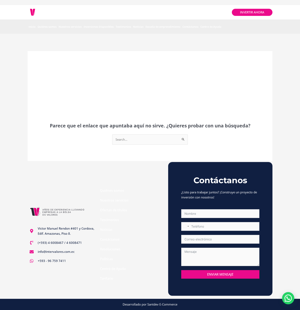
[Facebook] (207, 12)
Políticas (106, 259)
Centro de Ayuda (210, 26)
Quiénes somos (47, 26)
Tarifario (106, 278)
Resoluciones (110, 249)
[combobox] (185, 226)
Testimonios (123, 26)
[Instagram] (216, 12)
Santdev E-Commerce (162, 304)
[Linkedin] (225, 12)
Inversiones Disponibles (99, 26)
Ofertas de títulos (113, 210)
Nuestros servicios (70, 26)
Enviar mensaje (220, 274)
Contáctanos (190, 26)
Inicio (32, 26)
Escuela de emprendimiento (163, 26)
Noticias (138, 26)
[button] (288, 298)
